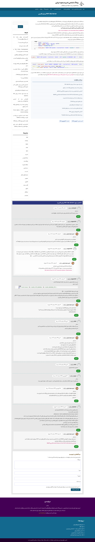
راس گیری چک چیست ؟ (23, 42)
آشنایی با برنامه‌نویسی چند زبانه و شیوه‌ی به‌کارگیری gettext (69, 91)
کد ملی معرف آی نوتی (79, 531)
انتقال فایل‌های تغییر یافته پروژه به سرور (20, 64)
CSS (27, 137)
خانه (83, 9)
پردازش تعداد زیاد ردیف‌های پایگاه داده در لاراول (72, 88)
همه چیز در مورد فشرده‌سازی (22, 81)
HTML (26, 141)
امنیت (26, 154)
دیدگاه (78, 460)
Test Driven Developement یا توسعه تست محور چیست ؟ (20, 50)
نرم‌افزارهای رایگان (67, 9)
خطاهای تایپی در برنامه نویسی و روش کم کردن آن (20, 70)
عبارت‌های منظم (24, 175)
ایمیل (78, 476)
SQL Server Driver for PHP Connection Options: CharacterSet (58, 270)
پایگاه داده (26, 161)
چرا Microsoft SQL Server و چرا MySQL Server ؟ (71, 115)
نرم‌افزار (26, 192)
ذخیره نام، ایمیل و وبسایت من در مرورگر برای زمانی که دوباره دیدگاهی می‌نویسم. (62, 487)
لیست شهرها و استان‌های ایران (75, 105)
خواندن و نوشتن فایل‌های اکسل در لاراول (20, 59)
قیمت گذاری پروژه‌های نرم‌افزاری (21, 55)
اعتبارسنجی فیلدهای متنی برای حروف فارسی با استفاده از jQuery (20, 125)
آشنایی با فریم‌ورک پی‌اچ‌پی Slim (75, 112)
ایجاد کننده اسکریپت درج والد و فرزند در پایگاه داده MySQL (20, 116)
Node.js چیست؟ (24, 78)
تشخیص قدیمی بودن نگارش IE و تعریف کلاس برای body (20, 86)
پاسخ (78, 216)
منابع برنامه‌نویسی (57, 9)
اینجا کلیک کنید (42, 513)
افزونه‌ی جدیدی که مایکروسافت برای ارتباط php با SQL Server (61, 75)
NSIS (27, 144)
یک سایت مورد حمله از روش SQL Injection (73, 84)
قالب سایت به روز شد (23, 46)
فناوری (26, 182)
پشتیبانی (36, 9)
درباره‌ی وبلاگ (46, 9)
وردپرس (26, 195)
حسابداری (26, 168)
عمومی (26, 178)
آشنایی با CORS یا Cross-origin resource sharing (20, 111)
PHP (27, 148)
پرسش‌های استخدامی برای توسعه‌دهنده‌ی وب (72, 98)
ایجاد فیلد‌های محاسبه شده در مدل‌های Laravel (72, 108)
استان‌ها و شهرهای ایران (78, 525)
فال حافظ (81, 527)
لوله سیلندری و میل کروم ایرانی (76, 535)
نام (79, 470)
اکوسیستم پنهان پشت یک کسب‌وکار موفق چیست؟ (20, 38)
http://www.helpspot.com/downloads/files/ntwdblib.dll (71, 30)
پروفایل (41, 9)
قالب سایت (25, 185)
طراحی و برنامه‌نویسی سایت (77, 9)
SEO (27, 151)
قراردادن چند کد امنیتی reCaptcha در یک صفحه (20, 100)
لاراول (27, 188)
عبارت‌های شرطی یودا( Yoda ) (76, 101)
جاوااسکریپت (25, 165)
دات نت (26, 171)
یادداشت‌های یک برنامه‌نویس (77, 533)
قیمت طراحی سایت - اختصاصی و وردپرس (74, 529)
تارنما (51, 9)
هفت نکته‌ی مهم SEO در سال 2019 (20, 121)
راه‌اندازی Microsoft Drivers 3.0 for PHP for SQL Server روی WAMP (67, 94)
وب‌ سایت (78, 481)
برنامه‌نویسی (25, 158)
